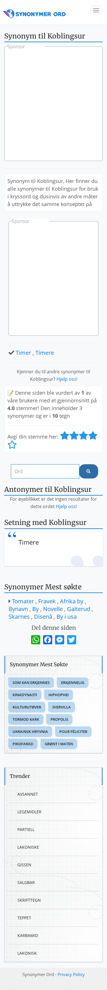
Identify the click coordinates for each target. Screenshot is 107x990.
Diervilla (62, 707)
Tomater (23, 601)
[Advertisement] (53, 104)
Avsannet (27, 794)
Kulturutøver (27, 707)
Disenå (43, 616)
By (35, 609)
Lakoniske (28, 847)
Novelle (53, 609)
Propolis (59, 719)
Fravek (47, 601)
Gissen (24, 864)
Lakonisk (27, 953)
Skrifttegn (29, 900)
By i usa (66, 616)
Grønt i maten (59, 743)
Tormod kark (26, 719)
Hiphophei (59, 694)
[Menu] (96, 10)
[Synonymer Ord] (34, 12)
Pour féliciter (73, 731)
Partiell (26, 829)
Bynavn (18, 609)
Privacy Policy (71, 974)
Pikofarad (23, 743)
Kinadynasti (25, 694)
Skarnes (19, 616)
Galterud (78, 609)
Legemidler (29, 811)
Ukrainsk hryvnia (30, 731)
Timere (44, 353)
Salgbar (26, 882)
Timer (23, 353)
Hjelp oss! (66, 379)
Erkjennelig (72, 682)
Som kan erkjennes (31, 682)
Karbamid (27, 935)
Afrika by (71, 601)
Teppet (24, 917)
